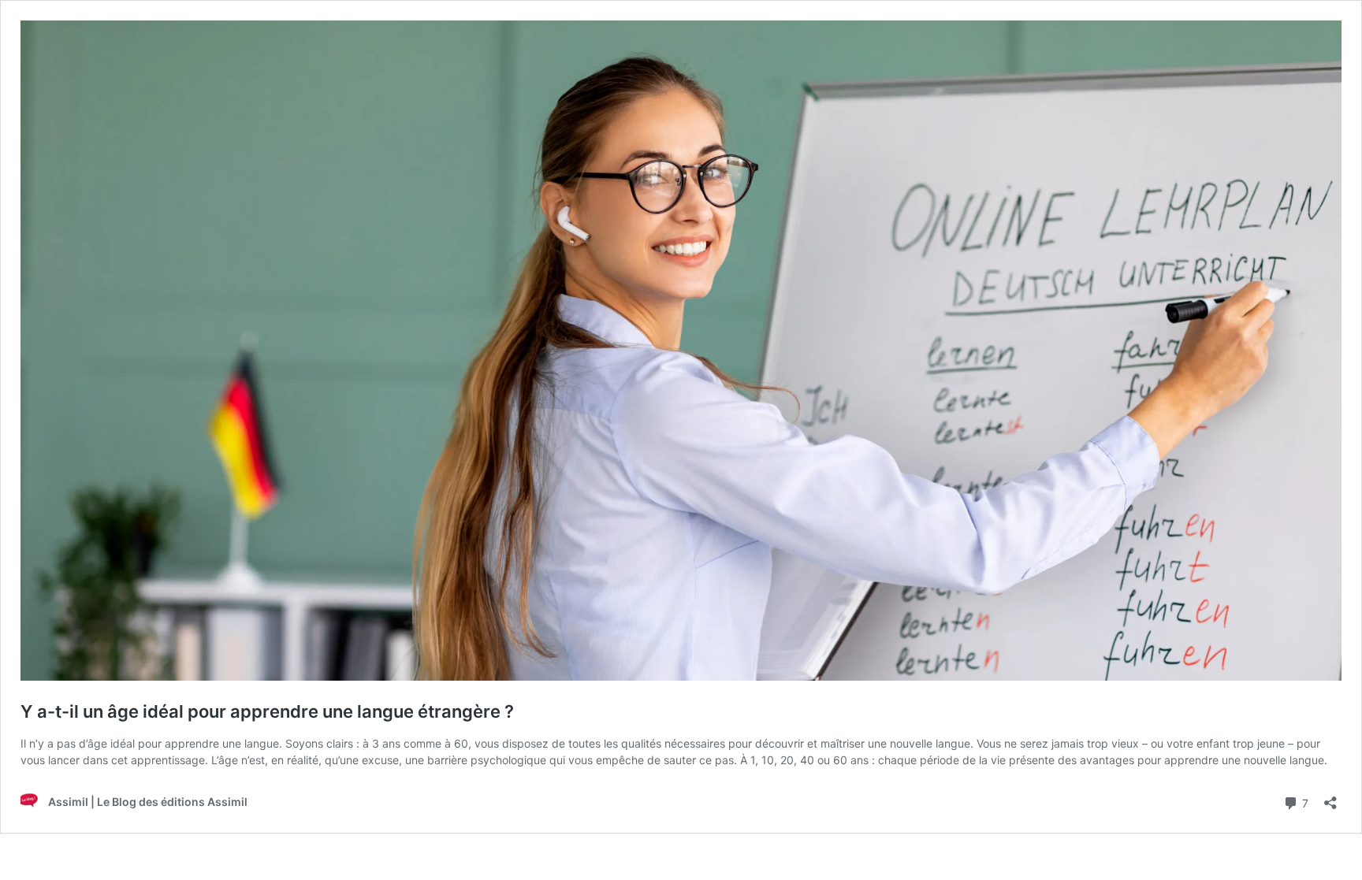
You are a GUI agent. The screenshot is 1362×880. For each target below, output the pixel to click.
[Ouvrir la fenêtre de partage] (1330, 797)
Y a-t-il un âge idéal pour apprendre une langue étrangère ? (267, 711)
